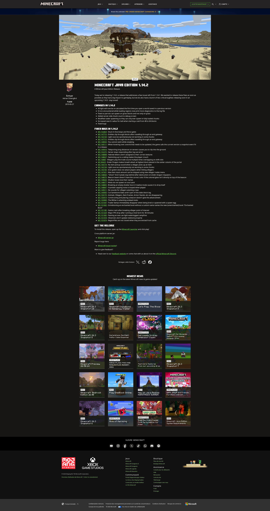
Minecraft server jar (106, 238)
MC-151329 (102, 213)
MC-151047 (102, 203)
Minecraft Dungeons (132, 466)
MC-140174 (102, 165)
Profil (155, 488)
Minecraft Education (131, 471)
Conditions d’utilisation (158, 504)
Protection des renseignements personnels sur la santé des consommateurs (128, 504)
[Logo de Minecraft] (51, 4)
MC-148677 (102, 182)
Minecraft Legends (131, 469)
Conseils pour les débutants (161, 470)
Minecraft (128, 461)
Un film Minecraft (131, 485)
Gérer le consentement (91, 477)
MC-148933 (102, 142)
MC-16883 (102, 160)
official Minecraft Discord (166, 254)
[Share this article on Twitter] (137, 262)
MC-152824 (102, 132)
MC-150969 (102, 200)
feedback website (119, 254)
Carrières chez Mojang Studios (135, 480)
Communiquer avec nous (160, 482)
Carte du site (157, 477)
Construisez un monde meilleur (135, 482)
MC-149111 (102, 144)
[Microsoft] (190, 503)
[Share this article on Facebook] (150, 262)
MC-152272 (102, 152)
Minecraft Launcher (130, 229)
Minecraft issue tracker (107, 246)
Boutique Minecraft (159, 464)
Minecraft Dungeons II (132, 464)
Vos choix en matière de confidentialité (133, 507)
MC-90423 (102, 162)
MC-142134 (102, 137)
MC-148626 (102, 180)
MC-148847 (102, 187)
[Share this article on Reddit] (144, 262)
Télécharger (157, 480)
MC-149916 (102, 149)
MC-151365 (102, 215)
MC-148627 (102, 157)
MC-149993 (102, 192)
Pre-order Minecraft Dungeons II (141, 12)
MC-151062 (102, 205)
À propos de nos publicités (96, 507)
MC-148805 (102, 185)
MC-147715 (102, 134)
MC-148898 (102, 154)
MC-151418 (102, 218)
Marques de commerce (174, 504)
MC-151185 (102, 210)
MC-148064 (102, 175)
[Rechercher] (214, 4)
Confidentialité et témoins (96, 504)
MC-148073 (102, 177)
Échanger (156, 491)
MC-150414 (102, 197)
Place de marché (158, 461)
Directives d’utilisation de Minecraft (72, 477)
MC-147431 (102, 172)
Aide (154, 472)
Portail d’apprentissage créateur (135, 477)
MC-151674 (102, 220)
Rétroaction (156, 475)
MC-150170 (102, 195)
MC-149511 (102, 190)
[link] (111, 446)
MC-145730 (102, 170)
